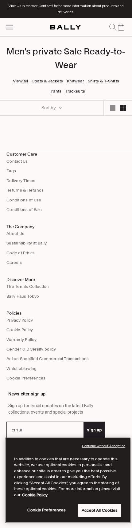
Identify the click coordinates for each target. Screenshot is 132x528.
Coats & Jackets (47, 81)
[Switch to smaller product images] (123, 107)
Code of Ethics (20, 253)
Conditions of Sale (24, 209)
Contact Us (47, 5)
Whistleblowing (21, 368)
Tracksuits (75, 91)
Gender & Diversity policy (31, 349)
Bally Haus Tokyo (22, 296)
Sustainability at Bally (26, 243)
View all (20, 81)
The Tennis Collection (27, 286)
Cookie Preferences (26, 378)
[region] (67, 480)
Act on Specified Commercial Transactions (47, 358)
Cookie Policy (19, 329)
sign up (94, 429)
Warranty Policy (21, 339)
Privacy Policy (19, 320)
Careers (14, 262)
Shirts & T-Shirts (103, 81)
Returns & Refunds (25, 190)
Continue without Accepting (104, 446)
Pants (56, 91)
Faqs (11, 170)
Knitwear (75, 81)
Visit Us (14, 5)
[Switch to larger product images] (112, 107)
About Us (15, 233)
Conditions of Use (23, 200)
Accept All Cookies (100, 510)
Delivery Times (21, 180)
